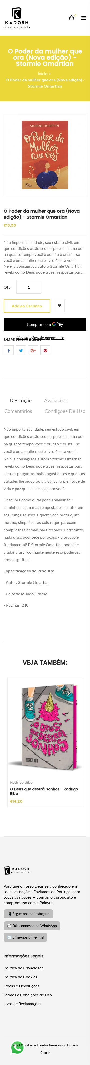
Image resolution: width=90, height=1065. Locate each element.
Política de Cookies (20, 976)
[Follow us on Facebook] (9, 350)
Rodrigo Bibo (21, 782)
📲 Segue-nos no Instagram (28, 914)
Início (43, 73)
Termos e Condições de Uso (28, 994)
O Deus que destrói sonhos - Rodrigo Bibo (44, 791)
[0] (71, 17)
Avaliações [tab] (56, 400)
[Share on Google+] (33, 350)
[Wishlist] (59, 305)
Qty (7, 287)
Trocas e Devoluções (22, 985)
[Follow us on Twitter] (21, 350)
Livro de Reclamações (22, 1003)
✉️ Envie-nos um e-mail (25, 937)
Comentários (18, 411)
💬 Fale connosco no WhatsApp (32, 926)
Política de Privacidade (24, 967)
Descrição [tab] (21, 400)
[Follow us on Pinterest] (45, 350)
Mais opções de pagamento (40, 337)
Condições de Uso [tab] (65, 411)
